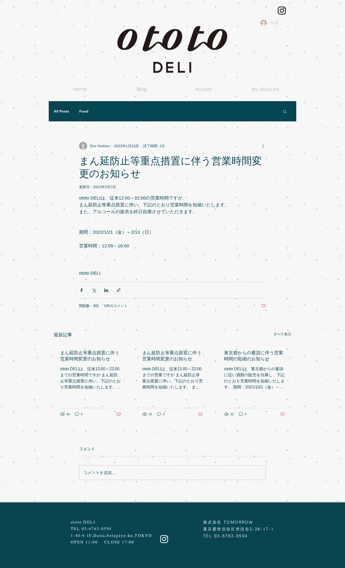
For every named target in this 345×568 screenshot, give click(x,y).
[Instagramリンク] (164, 539)
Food (83, 111)
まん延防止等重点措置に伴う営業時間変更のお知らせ (89, 355)
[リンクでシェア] (118, 290)
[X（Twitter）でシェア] (93, 290)
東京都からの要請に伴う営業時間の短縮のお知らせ (253, 355)
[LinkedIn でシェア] (106, 290)
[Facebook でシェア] (81, 290)
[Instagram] (282, 10)
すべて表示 (282, 334)
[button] (284, 111)
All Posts (61, 111)
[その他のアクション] (263, 146)
